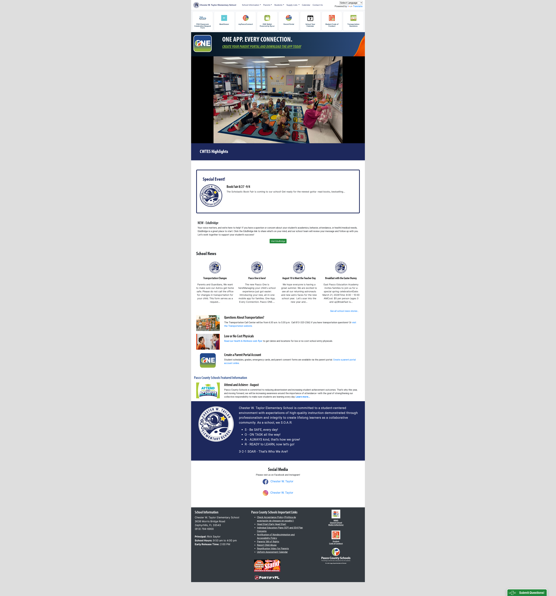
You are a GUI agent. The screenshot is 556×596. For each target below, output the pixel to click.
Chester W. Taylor (281, 481)
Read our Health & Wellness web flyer (243, 341)
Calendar (306, 5)
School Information (250, 5)
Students (278, 5)
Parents (266, 5)
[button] (527, 592)
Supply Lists (292, 5)
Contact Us (318, 5)
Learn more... (303, 396)
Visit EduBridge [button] (278, 241)
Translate (358, 6)
